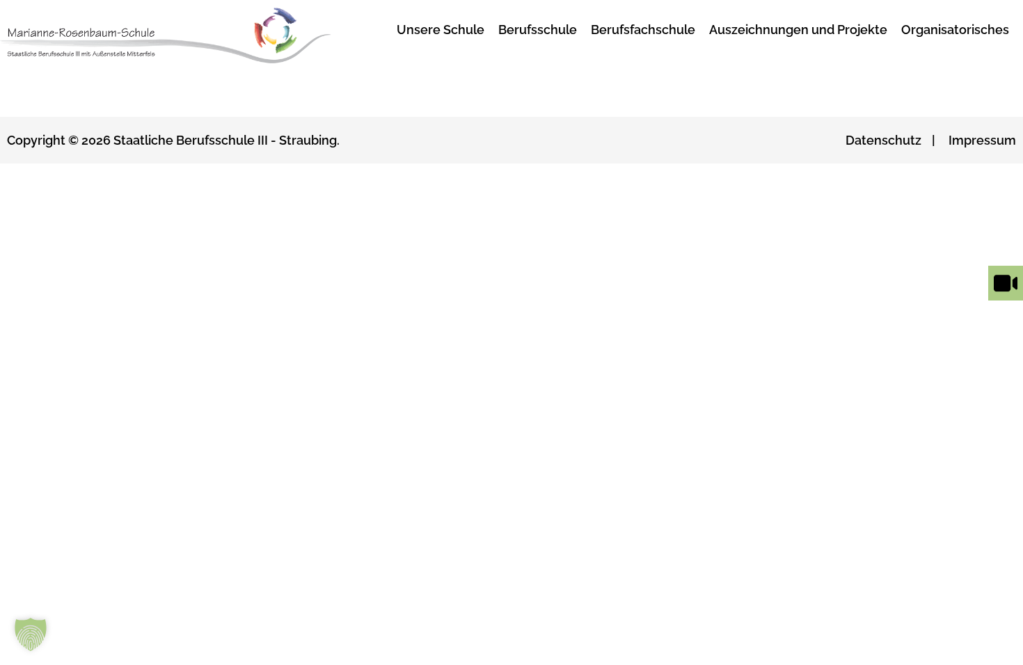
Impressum (982, 140)
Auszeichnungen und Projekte (798, 29)
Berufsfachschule (643, 29)
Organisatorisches (955, 29)
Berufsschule (537, 29)
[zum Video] (1005, 300)
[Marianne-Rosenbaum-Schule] (183, 36)
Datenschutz (883, 140)
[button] (30, 634)
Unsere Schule (440, 29)
